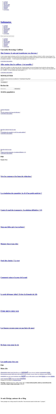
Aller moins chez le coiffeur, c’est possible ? (17, 64)
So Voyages (6, 9)
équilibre (23, 378)
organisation (3, 376)
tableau (49, 376)
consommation (43, 372)
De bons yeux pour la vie (10, 345)
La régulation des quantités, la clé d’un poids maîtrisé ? (13, 132)
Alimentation (6, 5)
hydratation (32, 374)
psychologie (15, 376)
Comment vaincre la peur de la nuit (14, 277)
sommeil (36, 376)
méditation (42, 374)
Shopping (6, 7)
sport (40, 376)
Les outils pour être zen (9, 362)
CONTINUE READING (6, 61)
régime (20, 376)
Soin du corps (7, 4)
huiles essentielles (27, 374)
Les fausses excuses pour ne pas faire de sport (17, 328)
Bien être (6, 3)
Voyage (13, 378)
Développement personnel (6, 374)
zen (16, 378)
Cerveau (30, 372)
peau (7, 376)
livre (38, 374)
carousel (24, 372)
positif (12, 376)
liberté (36, 374)
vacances (6, 378)
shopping (27, 376)
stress (43, 376)
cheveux (33, 372)
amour (8, 372)
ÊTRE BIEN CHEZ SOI (10, 311)
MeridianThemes (17, 380)
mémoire (45, 374)
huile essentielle (20, 374)
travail (2, 378)
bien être (19, 372)
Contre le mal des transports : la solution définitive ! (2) (13, 152)
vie (10, 378)
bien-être (16, 372)
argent (12, 372)
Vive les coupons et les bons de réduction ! (10, 112)
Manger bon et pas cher (9, 244)
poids (9, 376)
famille (15, 374)
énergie (18, 378)
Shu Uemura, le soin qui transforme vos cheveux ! (19, 53)
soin (30, 376)
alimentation (4, 372)
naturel (49, 374)
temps (53, 376)
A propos (6, 1)
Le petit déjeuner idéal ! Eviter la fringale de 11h (19, 294)
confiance (37, 372)
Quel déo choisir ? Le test (10, 261)
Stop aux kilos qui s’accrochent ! (13, 227)
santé (23, 376)
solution (33, 376)
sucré (47, 376)
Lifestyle (6, 8)
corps (48, 372)
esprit (13, 374)
